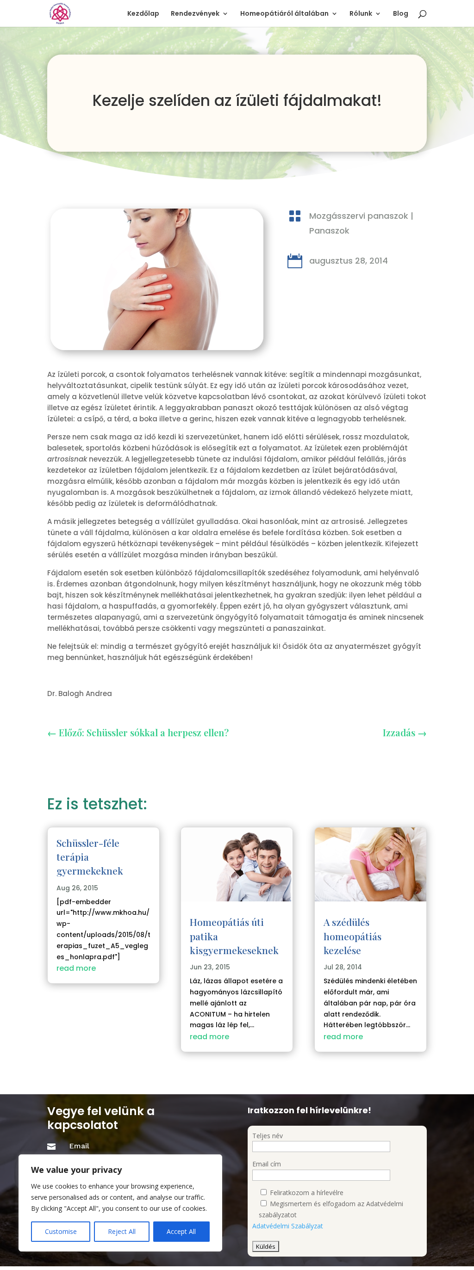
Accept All (181, 1231)
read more (76, 968)
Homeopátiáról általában (284, 14)
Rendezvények (195, 14)
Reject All (122, 1231)
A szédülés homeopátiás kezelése (352, 935)
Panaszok (329, 230)
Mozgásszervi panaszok (358, 216)
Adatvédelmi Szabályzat (287, 1225)
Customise (61, 1231)
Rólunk (360, 14)
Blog (400, 14)
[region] (120, 1203)
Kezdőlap (143, 14)
